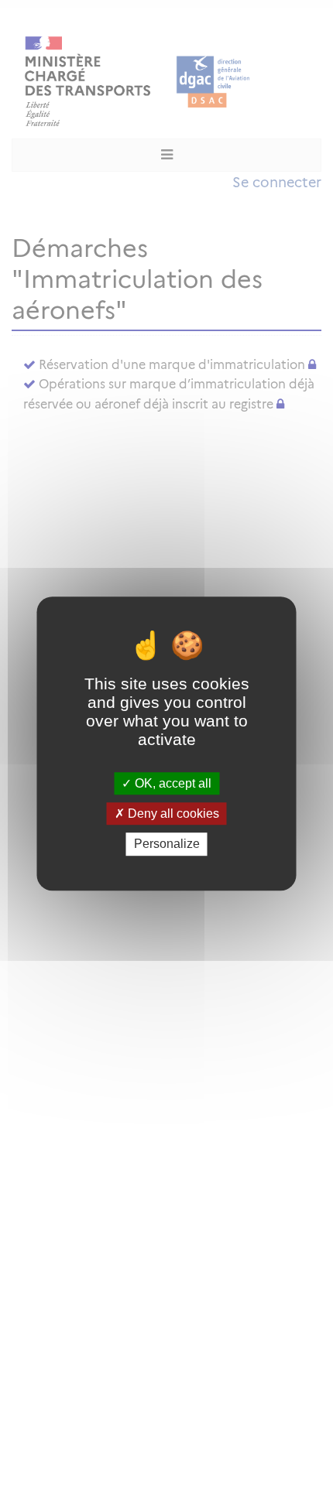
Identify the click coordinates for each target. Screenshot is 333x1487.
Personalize (167, 844)
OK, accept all (171, 783)
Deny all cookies (172, 813)
